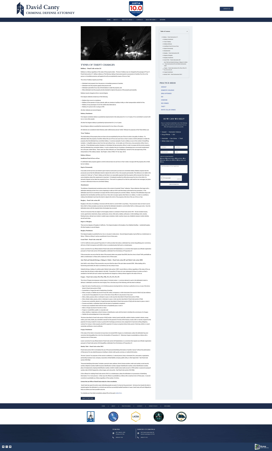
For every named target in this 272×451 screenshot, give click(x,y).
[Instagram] (7, 447)
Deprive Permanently (168, 48)
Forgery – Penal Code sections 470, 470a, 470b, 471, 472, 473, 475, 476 (175, 68)
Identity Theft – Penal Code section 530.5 (173, 74)
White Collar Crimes (168, 110)
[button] (187, 31)
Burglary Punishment (168, 57)
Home (108, 20)
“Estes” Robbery (167, 41)
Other (163, 162)
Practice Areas (127, 20)
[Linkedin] (10, 447)
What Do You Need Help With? (166, 156)
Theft (163, 106)
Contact (140, 20)
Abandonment (167, 50)
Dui (185, 158)
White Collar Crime (182, 160)
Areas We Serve (151, 20)
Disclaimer (167, 406)
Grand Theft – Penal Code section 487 (172, 59)
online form (119, 393)
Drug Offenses (166, 93)
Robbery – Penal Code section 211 (170, 37)
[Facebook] (3, 447)
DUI (162, 97)
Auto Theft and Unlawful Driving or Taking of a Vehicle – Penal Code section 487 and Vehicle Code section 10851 (175, 64)
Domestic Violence (167, 90)
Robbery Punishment (168, 39)
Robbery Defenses (168, 44)
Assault (163, 87)
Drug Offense (179, 158)
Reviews (162, 20)
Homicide (164, 100)
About (115, 20)
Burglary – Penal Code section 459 (171, 53)
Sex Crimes (165, 103)
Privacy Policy (153, 406)
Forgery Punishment (168, 72)
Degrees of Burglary (168, 55)
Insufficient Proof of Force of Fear (171, 46)
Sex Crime (169, 160)
